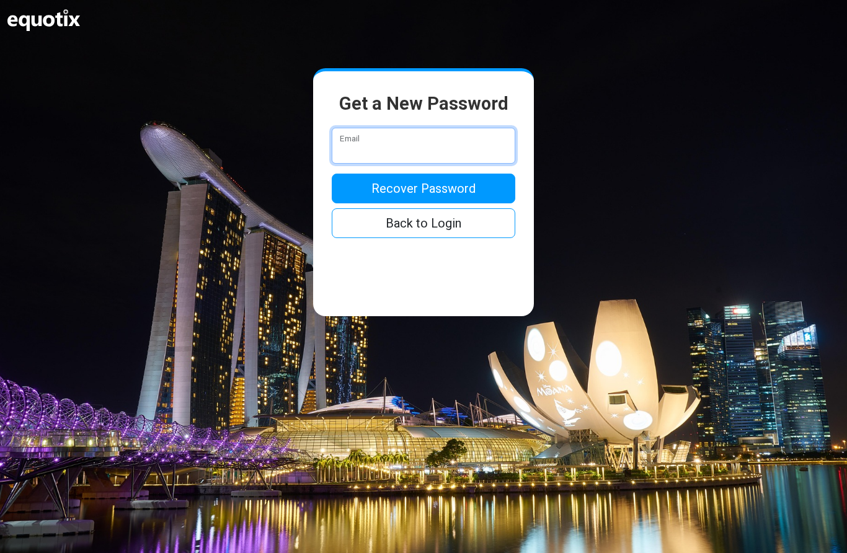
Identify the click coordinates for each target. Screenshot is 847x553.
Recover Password (423, 188)
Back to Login (423, 223)
